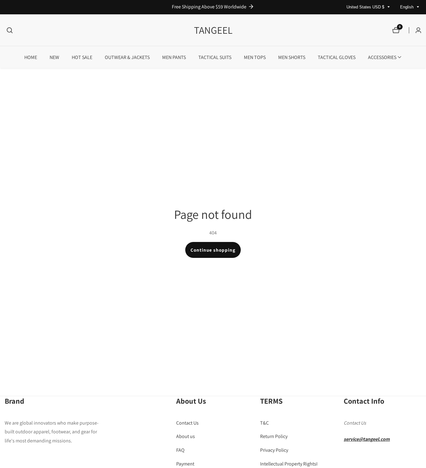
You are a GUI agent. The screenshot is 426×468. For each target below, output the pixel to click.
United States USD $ (365, 7)
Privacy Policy (274, 449)
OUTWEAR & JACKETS (127, 57)
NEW (54, 57)
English (407, 7)
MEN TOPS (255, 57)
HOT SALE (82, 57)
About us (185, 436)
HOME (30, 57)
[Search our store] (10, 30)
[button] (382, 57)
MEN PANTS (174, 57)
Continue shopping (213, 250)
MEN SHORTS (291, 57)
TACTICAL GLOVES (337, 57)
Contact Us (187, 422)
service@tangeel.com (367, 439)
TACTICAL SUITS (214, 57)
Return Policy (274, 436)
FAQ (180, 449)
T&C (264, 422)
